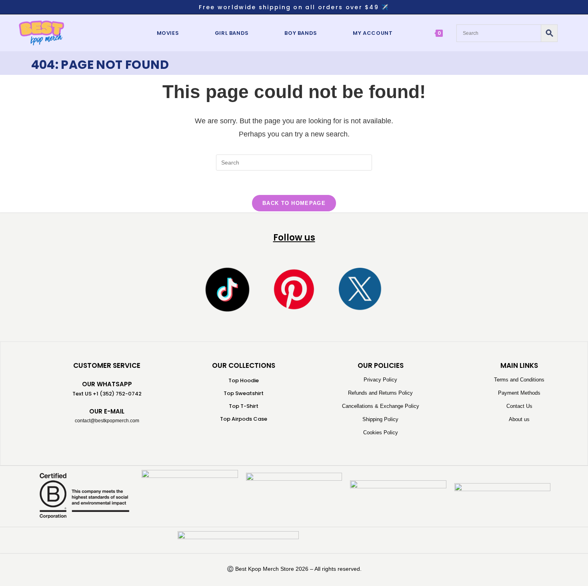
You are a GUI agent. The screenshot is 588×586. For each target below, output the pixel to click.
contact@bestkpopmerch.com (107, 420)
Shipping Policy (380, 419)
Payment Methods (519, 393)
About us (519, 419)
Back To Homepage (294, 203)
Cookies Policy (380, 432)
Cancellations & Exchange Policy (380, 406)
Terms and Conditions (519, 380)
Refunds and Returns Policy (380, 393)
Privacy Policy (380, 380)
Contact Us (519, 406)
